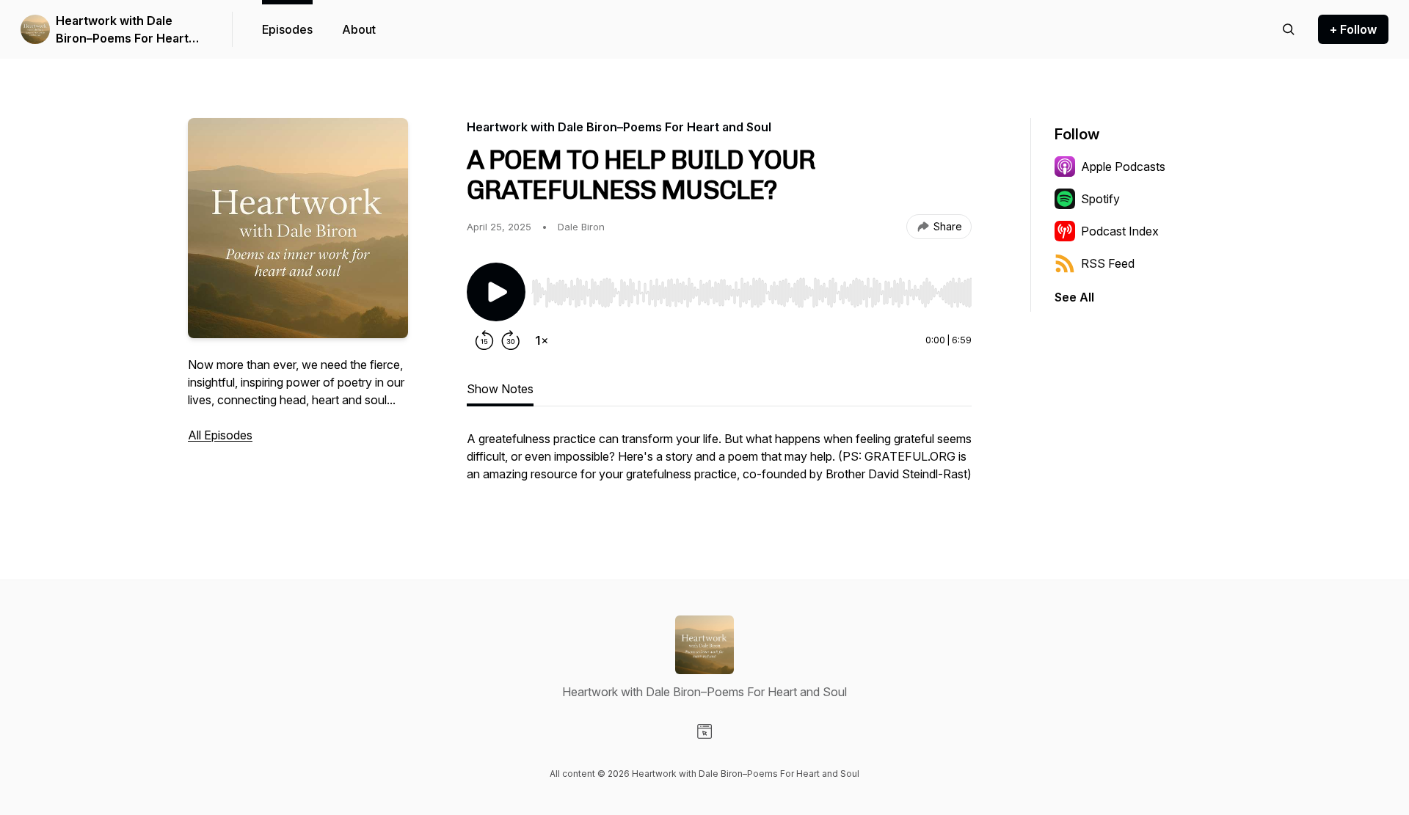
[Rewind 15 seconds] (484, 340)
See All (1074, 297)
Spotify (1100, 198)
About (359, 29)
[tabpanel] (719, 463)
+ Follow (1353, 29)
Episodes (287, 29)
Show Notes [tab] (500, 388)
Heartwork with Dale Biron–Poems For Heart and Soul (122, 30)
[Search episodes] (1289, 29)
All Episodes (220, 435)
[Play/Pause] (496, 292)
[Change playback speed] (541, 340)
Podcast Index (1120, 231)
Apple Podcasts (1123, 166)
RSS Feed (1108, 263)
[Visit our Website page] (704, 731)
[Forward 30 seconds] (510, 340)
